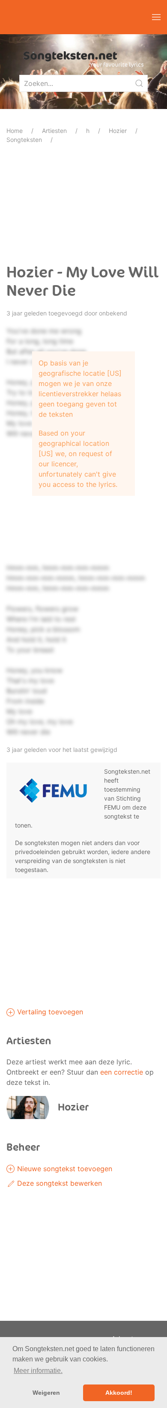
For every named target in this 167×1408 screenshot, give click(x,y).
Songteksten (24, 139)
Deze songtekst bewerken (58, 1183)
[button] (156, 17)
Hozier (118, 130)
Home (14, 130)
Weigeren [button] (46, 1392)
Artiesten (54, 130)
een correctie (121, 1072)
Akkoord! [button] (118, 1392)
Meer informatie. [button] (38, 1370)
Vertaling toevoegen (49, 1011)
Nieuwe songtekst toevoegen (63, 1168)
